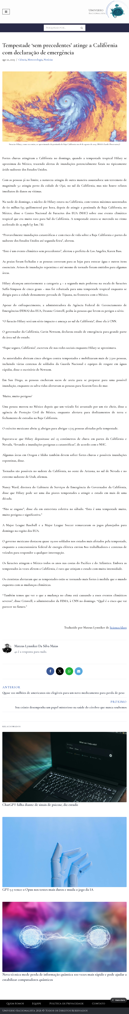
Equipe (36, 1003)
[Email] (79, 671)
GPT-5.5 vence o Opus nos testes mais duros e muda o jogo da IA (47, 890)
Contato (98, 1003)
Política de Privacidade (67, 1003)
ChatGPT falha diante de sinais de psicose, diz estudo (40, 805)
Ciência (22, 59)
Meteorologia (35, 59)
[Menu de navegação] (6, 11)
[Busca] (81, 28)
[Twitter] (60, 671)
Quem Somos (15, 1003)
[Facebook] (50, 671)
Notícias (48, 59)
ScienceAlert (118, 627)
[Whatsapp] (69, 671)
